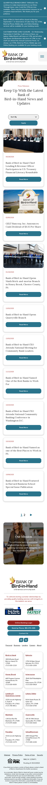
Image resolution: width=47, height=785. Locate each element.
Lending (25, 645)
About (39, 645)
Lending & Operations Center (13, 695)
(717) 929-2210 (11, 665)
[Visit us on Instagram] (21, 640)
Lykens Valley (31, 694)
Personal (9, 645)
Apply (23, 123)
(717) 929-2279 (11, 742)
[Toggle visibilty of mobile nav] (42, 56)
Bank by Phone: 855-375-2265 (23, 628)
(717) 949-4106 (31, 742)
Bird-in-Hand (10, 655)
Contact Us (23, 633)
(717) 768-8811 (11, 706)
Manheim (9, 715)
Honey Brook (10, 674)
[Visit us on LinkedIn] (26, 640)
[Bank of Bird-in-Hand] (23, 583)
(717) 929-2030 (31, 665)
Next (30, 515)
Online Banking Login (23, 623)
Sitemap (7, 755)
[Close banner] (45, 8)
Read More (23, 179)
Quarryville (30, 715)
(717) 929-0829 (31, 684)
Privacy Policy (17, 755)
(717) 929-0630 (11, 684)
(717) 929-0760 (31, 706)
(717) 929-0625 (31, 723)
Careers (32, 645)
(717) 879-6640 (11, 723)
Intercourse (30, 674)
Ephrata (29, 655)
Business (17, 645)
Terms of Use (30, 755)
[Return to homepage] (14, 56)
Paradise (8, 732)
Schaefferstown (32, 732)
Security (40, 755)
